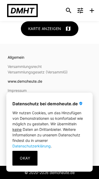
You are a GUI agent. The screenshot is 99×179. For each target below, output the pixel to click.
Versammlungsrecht (25, 66)
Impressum (17, 90)
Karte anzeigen (49, 29)
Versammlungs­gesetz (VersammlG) (38, 72)
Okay (25, 158)
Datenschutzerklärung (31, 146)
